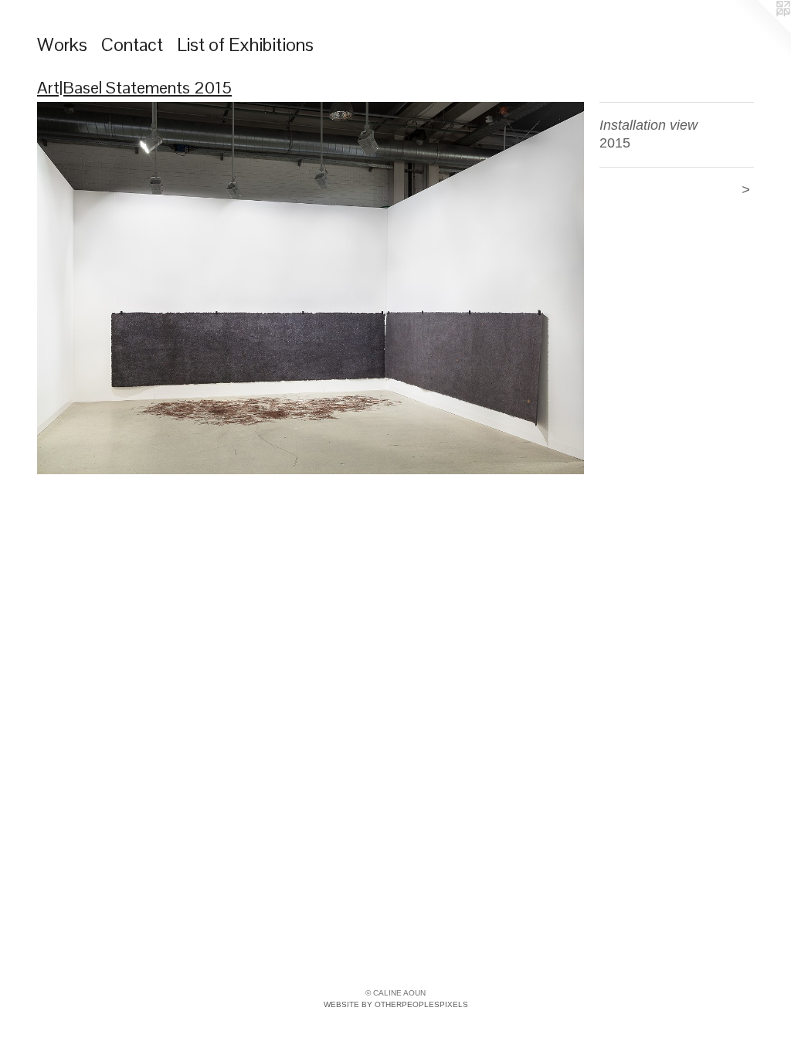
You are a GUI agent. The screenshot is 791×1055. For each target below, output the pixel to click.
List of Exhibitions (245, 44)
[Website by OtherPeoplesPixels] (760, 31)
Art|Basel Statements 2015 (134, 87)
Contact (132, 44)
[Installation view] (310, 288)
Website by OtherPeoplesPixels (396, 1004)
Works (62, 44)
